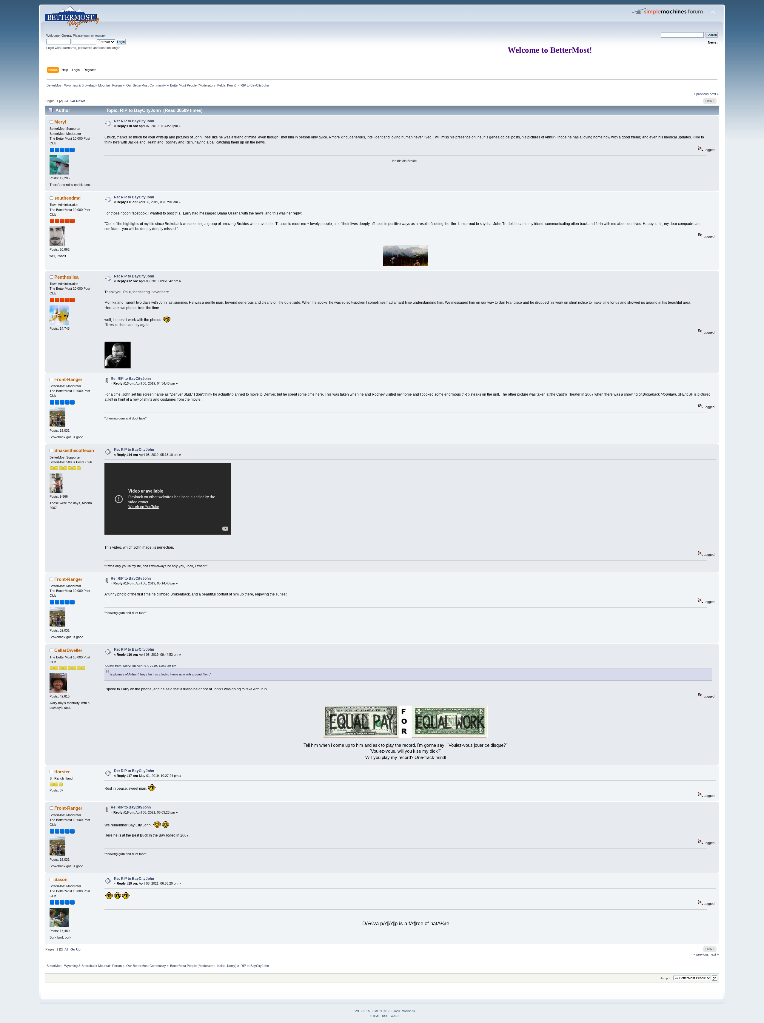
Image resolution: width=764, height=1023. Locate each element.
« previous (701, 94)
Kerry (231, 85)
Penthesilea (66, 277)
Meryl (60, 121)
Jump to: (666, 978)
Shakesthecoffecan (74, 450)
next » (714, 94)
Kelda (221, 85)
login (87, 35)
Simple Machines (403, 1011)
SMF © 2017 (381, 1011)
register (100, 35)
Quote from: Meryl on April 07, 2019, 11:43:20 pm (140, 665)
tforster (62, 771)
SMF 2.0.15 (362, 1011)
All (66, 101)
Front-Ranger (68, 379)
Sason (60, 879)
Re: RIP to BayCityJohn (134, 121)
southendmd (67, 197)
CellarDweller (68, 650)
